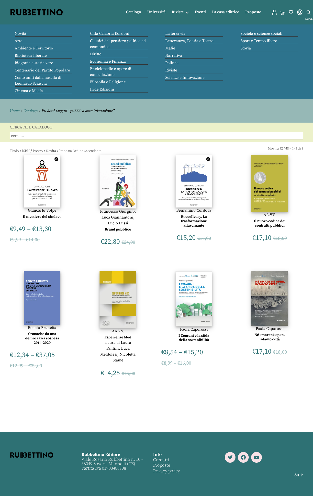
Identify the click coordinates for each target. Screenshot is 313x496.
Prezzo (38, 151)
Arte (18, 40)
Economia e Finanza (108, 61)
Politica (172, 62)
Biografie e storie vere (34, 62)
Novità (20, 33)
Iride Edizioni (102, 89)
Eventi (200, 12)
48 (287, 148)
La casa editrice (225, 12)
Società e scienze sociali (261, 33)
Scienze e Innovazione (184, 77)
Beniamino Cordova (193, 210)
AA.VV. (270, 214)
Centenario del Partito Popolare (42, 70)
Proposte (253, 12)
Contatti (161, 460)
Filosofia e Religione (108, 82)
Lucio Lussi (118, 223)
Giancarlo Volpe (42, 210)
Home (15, 110)
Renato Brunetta (42, 327)
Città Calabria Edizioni (109, 33)
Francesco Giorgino (117, 211)
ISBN (26, 151)
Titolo (14, 151)
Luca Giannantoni (117, 217)
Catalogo (133, 12)
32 (281, 148)
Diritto (95, 54)
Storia (246, 48)
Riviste (178, 12)
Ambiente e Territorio (34, 48)
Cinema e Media (29, 90)
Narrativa (173, 55)
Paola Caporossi (194, 329)
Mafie (170, 48)
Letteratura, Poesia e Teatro (189, 40)
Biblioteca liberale (31, 55)
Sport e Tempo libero (259, 40)
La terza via (175, 33)
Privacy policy (166, 471)
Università (156, 12)
